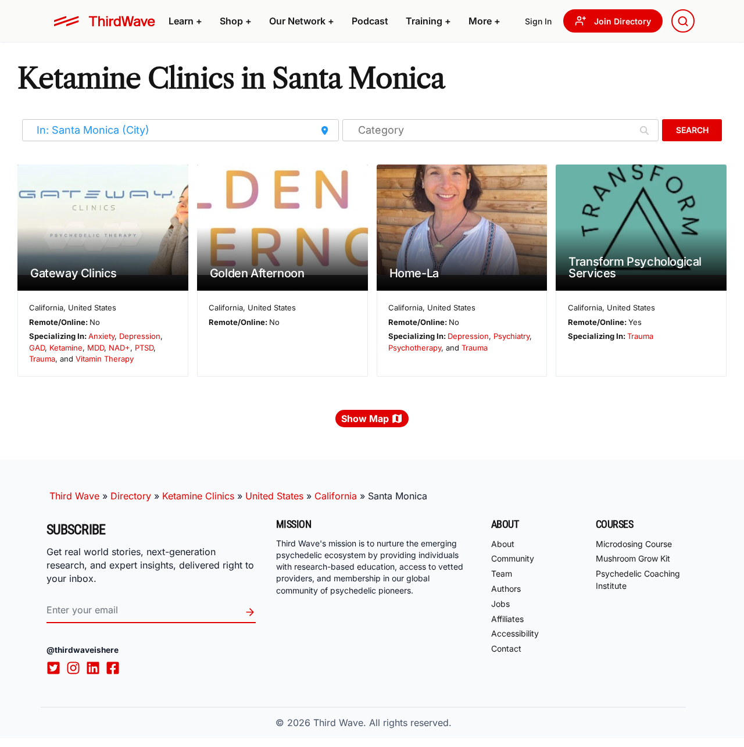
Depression (139, 336)
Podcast (370, 21)
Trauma (42, 358)
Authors (506, 589)
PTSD (144, 347)
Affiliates (507, 619)
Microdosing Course (634, 544)
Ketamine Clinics (198, 496)
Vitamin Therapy (105, 358)
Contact (506, 648)
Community (512, 558)
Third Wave (74, 496)
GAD (37, 347)
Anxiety (101, 336)
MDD (95, 347)
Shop (236, 21)
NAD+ (119, 347)
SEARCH (692, 130)
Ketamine (66, 347)
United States (274, 496)
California (335, 496)
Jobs (500, 604)
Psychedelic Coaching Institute (638, 580)
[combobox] (683, 21)
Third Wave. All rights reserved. (382, 722)
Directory (130, 496)
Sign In (538, 21)
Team (501, 573)
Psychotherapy (414, 347)
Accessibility (515, 633)
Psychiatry (511, 336)
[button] (185, 21)
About (502, 544)
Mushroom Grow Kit (633, 558)
